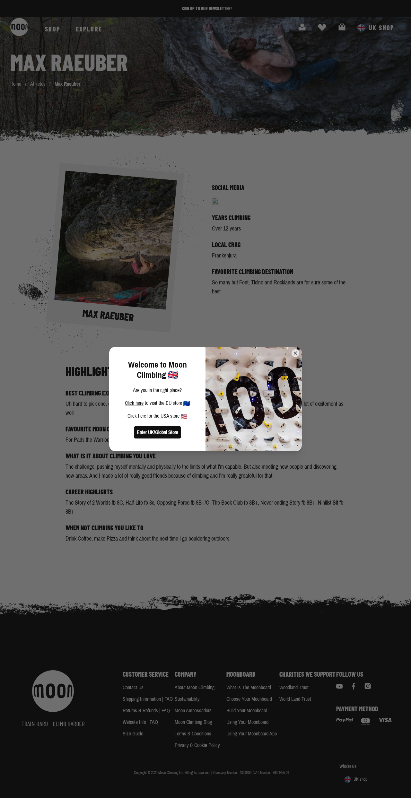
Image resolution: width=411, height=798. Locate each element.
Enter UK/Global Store (157, 432)
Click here (134, 403)
